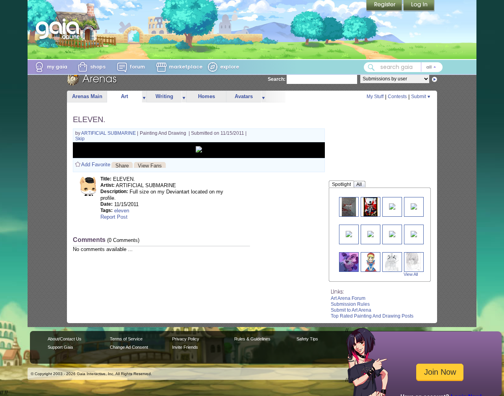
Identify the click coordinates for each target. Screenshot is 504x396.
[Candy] (392, 233)
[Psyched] (392, 206)
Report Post (114, 217)
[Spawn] (370, 207)
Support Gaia (60, 347)
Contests (397, 96)
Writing (164, 96)
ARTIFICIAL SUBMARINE (109, 133)
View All (411, 274)
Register (384, 6)
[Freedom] (349, 207)
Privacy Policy (185, 339)
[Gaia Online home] (59, 29)
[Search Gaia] (371, 67)
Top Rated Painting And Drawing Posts (372, 316)
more (144, 96)
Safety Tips (307, 339)
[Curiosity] (370, 233)
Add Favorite (95, 164)
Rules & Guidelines (252, 339)
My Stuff (375, 96)
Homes (206, 96)
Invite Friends (185, 347)
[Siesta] (414, 233)
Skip (80, 138)
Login (419, 6)
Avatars (244, 96)
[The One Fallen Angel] (392, 262)
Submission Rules (350, 304)
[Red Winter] (349, 233)
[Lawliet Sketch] (413, 262)
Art (124, 96)
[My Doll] (370, 262)
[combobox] (403, 67)
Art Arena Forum (348, 298)
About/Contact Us (65, 339)
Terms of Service (126, 339)
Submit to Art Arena (351, 310)
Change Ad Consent (129, 347)
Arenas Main (87, 96)
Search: (276, 79)
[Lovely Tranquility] (414, 206)
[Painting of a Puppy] (349, 262)
